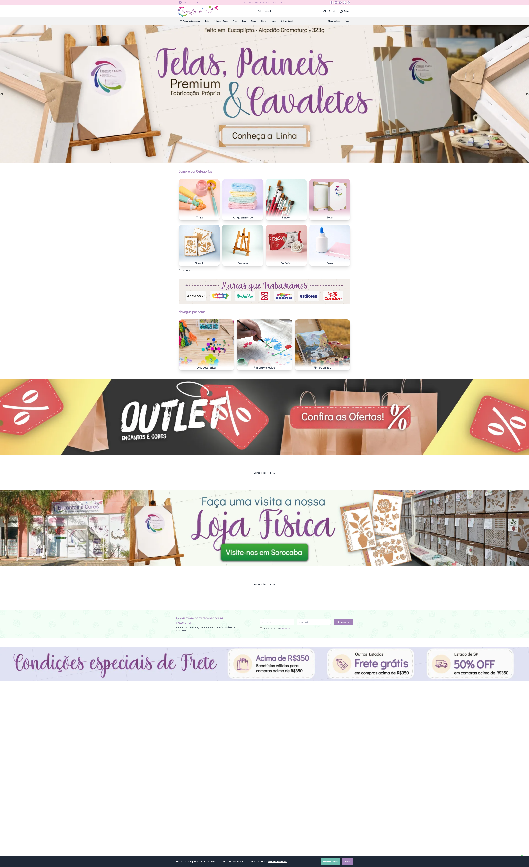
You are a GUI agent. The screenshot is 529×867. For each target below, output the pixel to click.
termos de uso (285, 628)
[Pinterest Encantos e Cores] (348, 2)
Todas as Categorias (191, 21)
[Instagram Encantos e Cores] (335, 2)
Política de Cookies (277, 861)
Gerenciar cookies (330, 861)
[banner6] (264, 94)
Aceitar (347, 861)
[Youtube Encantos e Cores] (340, 2)
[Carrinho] (333, 11)
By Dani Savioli (287, 21)
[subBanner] (264, 417)
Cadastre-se (343, 621)
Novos (273, 21)
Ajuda (347, 21)
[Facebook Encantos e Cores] (331, 2)
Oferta (263, 21)
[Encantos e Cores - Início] (198, 11)
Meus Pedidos (334, 21)
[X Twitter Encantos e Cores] (344, 2)
